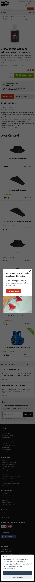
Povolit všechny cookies (17, 573)
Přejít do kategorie (13, 291)
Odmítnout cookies (17, 577)
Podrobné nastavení (9, 568)
